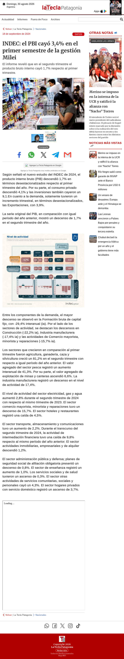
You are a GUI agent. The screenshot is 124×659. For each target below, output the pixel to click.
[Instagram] (70, 626)
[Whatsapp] (46, 626)
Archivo (55, 19)
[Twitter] (62, 626)
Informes (22, 19)
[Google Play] (105, 11)
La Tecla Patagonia (23, 29)
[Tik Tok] (78, 626)
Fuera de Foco (39, 19)
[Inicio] (3, 3)
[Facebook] (54, 626)
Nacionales (41, 29)
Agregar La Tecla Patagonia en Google (45, 165)
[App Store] (101, 11)
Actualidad (8, 19)
